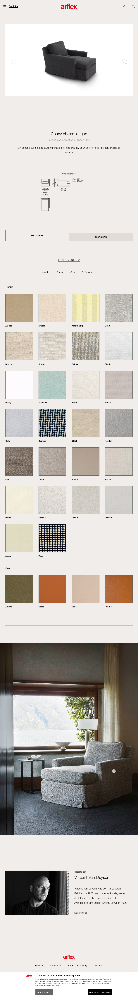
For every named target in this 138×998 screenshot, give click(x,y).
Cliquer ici (64, 983)
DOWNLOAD (101, 237)
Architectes (56, 965)
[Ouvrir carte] (4, 6)
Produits (13, 6)
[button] (126, 60)
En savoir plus (80, 913)
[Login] (124, 6)
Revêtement (66, 260)
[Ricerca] (133, 6)
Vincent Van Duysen (73, 140)
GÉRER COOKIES (44, 992)
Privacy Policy (96, 983)
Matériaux (37, 235)
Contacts (98, 965)
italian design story (77, 965)
